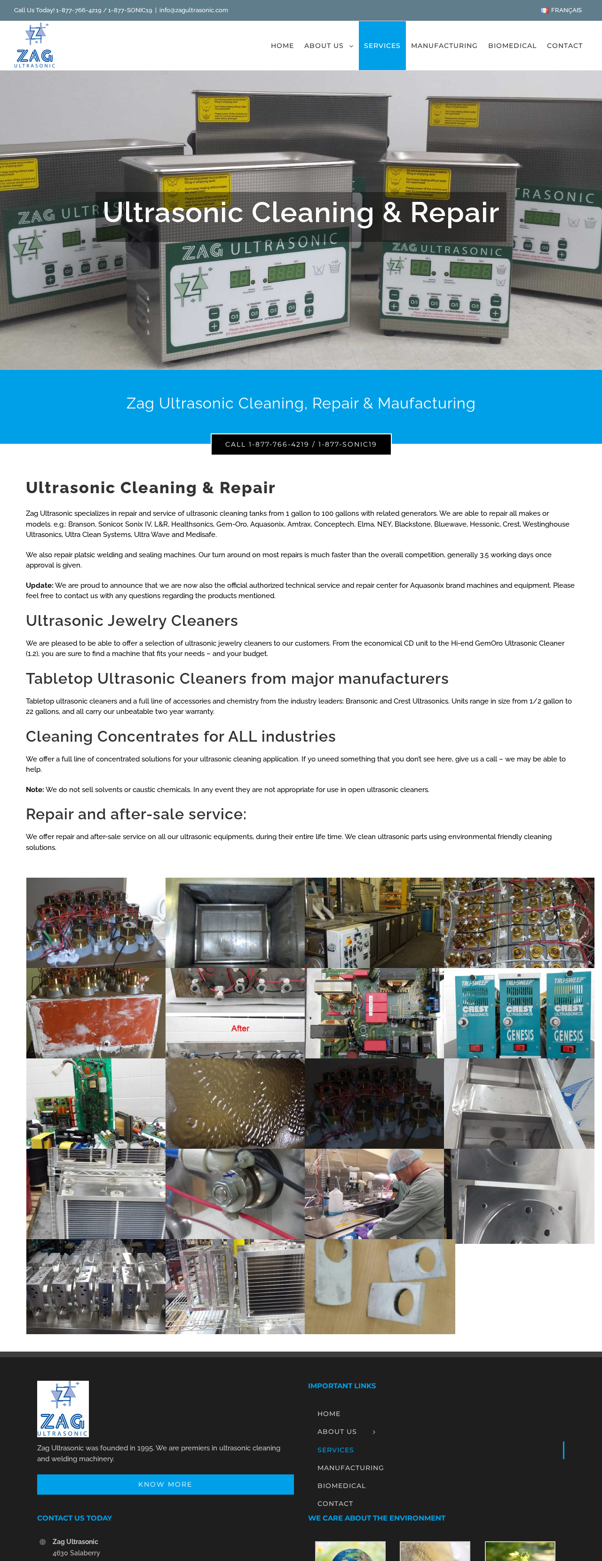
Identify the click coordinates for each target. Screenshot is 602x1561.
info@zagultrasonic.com (193, 10)
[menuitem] (561, 10)
